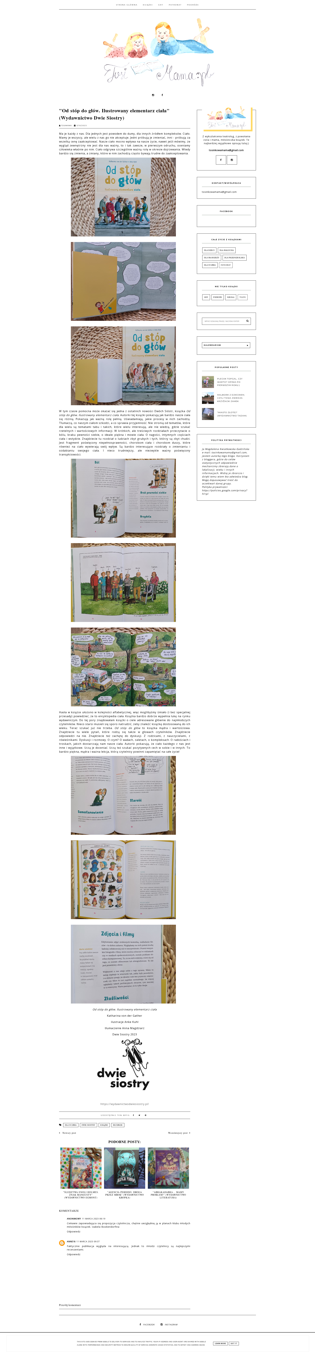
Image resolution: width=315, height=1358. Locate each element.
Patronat (175, 5)
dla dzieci (209, 250)
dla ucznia (71, 1125)
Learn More (220, 1343)
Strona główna (126, 5)
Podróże (193, 5)
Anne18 (71, 1241)
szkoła (230, 297)
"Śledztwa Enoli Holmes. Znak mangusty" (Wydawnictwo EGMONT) (81, 1195)
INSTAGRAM (171, 1324)
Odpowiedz (73, 1231)
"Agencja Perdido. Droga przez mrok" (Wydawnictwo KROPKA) (124, 1195)
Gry (160, 5)
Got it (234, 1343)
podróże (217, 297)
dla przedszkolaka (234, 258)
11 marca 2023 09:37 (88, 1241)
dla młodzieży (211, 258)
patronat (226, 265)
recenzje (118, 1125)
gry (206, 297)
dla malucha (227, 250)
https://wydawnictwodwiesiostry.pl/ (124, 1104)
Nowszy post (69, 1132)
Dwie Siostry (88, 1125)
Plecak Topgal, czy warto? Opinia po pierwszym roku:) (229, 381)
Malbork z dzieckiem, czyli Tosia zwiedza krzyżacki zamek (231, 398)
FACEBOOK (149, 1324)
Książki (148, 5)
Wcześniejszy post (178, 1132)
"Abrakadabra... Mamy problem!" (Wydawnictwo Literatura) (168, 1195)
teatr (243, 297)
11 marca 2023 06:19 (93, 1218)
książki (104, 1125)
